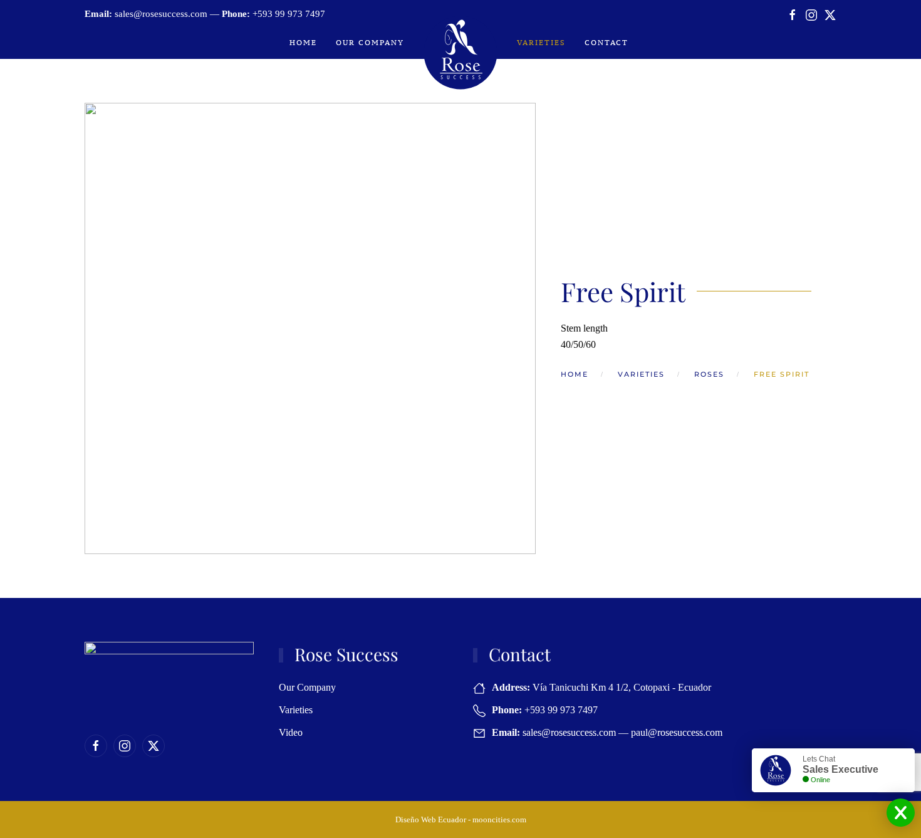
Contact (606, 42)
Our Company (370, 42)
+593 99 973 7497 (288, 14)
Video (291, 732)
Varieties (541, 42)
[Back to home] (460, 52)
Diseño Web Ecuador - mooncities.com (460, 819)
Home (303, 42)
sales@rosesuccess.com (161, 14)
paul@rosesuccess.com (676, 732)
